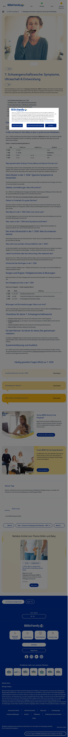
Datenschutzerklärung (49, 121)
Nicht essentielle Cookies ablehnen (35, 125)
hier (19, 121)
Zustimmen (50, 125)
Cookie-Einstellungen (16, 125)
